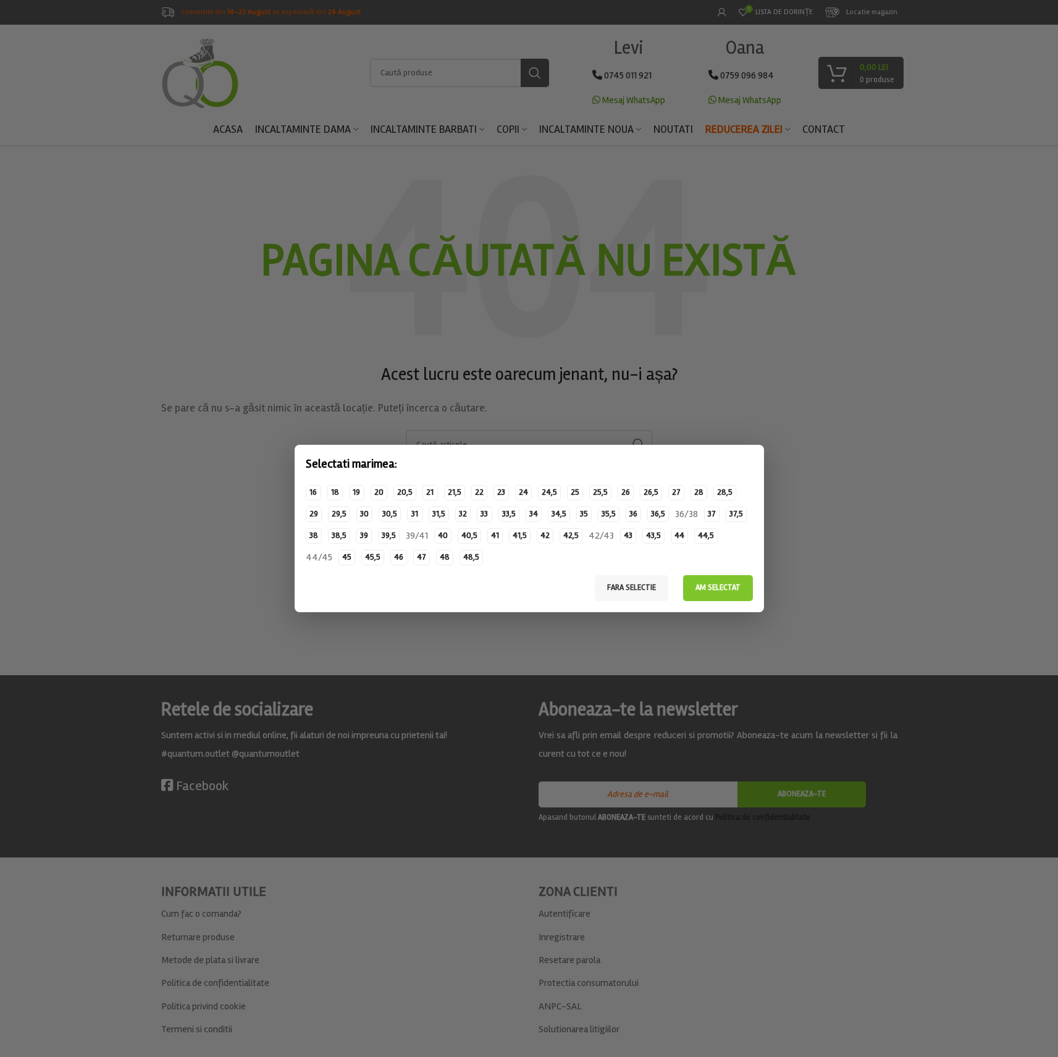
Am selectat (718, 587)
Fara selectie (631, 587)
